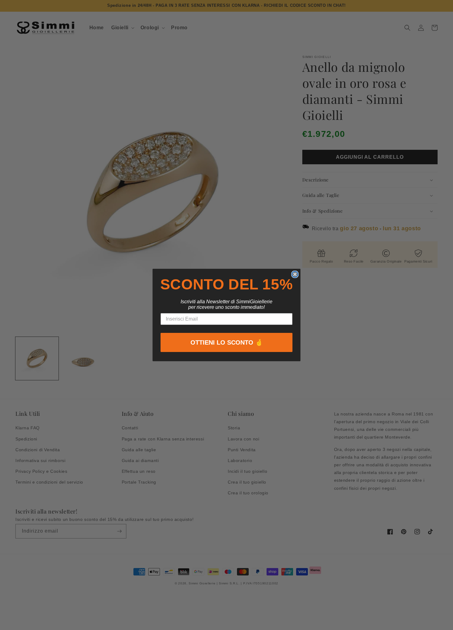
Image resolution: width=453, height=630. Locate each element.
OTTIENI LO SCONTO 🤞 (226, 342)
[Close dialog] (295, 274)
